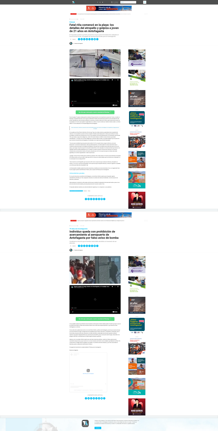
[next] (146, 14)
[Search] (135, 2)
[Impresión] (92, 39)
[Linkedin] (87, 39)
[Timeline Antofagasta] (71, 43)
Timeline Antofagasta (78, 43)
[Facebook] (97, 2)
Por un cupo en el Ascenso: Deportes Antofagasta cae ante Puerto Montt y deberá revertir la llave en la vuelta (98, 13)
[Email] (89, 39)
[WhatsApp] (84, 39)
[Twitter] (103, 2)
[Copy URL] (97, 39)
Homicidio (85, 190)
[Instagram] (100, 2)
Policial (89, 190)
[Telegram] (95, 39)
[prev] (145, 14)
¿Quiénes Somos (131, 423)
